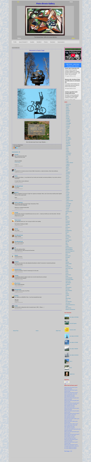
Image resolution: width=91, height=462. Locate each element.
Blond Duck (17, 283)
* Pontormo (68, 181)
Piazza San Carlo (69, 268)
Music (67, 258)
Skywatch (68, 288)
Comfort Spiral (17, 162)
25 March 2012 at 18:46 (19, 279)
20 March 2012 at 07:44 (19, 231)
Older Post (58, 330)
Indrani (16, 228)
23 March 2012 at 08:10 (19, 251)
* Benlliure (68, 110)
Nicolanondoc (18, 289)
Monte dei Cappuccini (70, 251)
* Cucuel (67, 134)
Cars (67, 219)
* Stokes (67, 195)
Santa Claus (68, 281)
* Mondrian (68, 173)
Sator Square (68, 282)
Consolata (68, 224)
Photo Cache (18, 220)
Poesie (67, 273)
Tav (66, 296)
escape (16, 212)
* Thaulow (68, 197)
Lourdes (67, 246)
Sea (66, 285)
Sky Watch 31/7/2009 (74, 336)
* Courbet (67, 131)
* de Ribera (68, 142)
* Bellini (67, 107)
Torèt (67, 300)
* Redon (67, 184)
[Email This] (14, 148)
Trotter (16, 305)
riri (15, 169)
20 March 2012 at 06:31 (19, 225)
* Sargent (67, 189)
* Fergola (67, 151)
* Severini (67, 192)
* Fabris (67, 150)
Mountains (52, 42)
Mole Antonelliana (69, 249)
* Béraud (67, 112)
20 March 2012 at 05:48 (19, 216)
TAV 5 (71, 361)
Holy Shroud (68, 236)
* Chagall (67, 127)
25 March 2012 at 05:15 (19, 272)
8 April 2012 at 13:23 (18, 308)
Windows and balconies (70, 309)
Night (67, 260)
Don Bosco (68, 227)
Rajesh (16, 255)
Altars (67, 213)
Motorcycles (68, 255)
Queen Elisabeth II (23, 42)
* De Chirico (68, 137)
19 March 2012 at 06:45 (19, 166)
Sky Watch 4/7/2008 (74, 342)
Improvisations (61, 42)
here (47, 142)
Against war (72, 374)
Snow (67, 292)
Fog (66, 233)
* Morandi (67, 176)
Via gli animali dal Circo (70, 304)
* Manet (67, 167)
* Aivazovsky (68, 104)
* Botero (67, 115)
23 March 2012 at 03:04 (19, 244)
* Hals (67, 156)
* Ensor (67, 148)
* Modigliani (68, 172)
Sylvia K (17, 192)
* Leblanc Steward (69, 162)
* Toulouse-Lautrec (69, 200)
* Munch (67, 178)
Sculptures (68, 284)
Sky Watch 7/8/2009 (74, 348)
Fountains (68, 235)
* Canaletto (68, 121)
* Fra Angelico (68, 153)
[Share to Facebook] (15, 148)
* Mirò (67, 170)
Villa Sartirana (68, 307)
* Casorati (68, 124)
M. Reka (16, 295)
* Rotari (67, 187)
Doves (67, 228)
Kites (67, 243)
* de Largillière (68, 138)
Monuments (18, 146)
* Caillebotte (68, 120)
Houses (67, 238)
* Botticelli (68, 116)
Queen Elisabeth (69, 277)
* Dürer (67, 146)
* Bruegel (67, 118)
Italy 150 (67, 241)
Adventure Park (69, 211)
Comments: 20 (16, 152)
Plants (67, 270)
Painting (67, 262)
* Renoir (67, 186)
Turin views (68, 303)
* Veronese (68, 206)
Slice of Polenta (69, 290)
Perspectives (68, 266)
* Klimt (67, 159)
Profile (14, 42)
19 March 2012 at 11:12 (19, 182)
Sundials (32, 42)
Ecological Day (69, 230)
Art (66, 214)
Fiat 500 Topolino (73, 323)
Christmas (68, 221)
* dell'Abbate (68, 145)
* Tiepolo (67, 198)
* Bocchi (67, 113)
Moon (67, 254)
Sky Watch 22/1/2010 (74, 355)
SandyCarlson (18, 269)
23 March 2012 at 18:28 (19, 258)
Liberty (67, 244)
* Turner (67, 202)
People (67, 265)
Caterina (17, 261)
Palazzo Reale (68, 263)
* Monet (67, 175)
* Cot (67, 129)
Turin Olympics (69, 301)
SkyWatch (39, 42)
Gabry (16, 176)
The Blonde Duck (19, 186)
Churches (68, 222)
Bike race (67, 217)
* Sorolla (67, 194)
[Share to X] (17, 148)
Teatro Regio (68, 298)
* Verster (67, 208)
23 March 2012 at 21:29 (19, 265)
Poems (67, 271)
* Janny (67, 157)
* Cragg (67, 132)
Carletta (16, 275)
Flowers (46, 42)
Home (37, 330)
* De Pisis (68, 140)
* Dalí (67, 135)
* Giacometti (68, 154)
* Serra (67, 191)
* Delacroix (68, 143)
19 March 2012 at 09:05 (19, 172)
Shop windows (68, 287)
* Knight (67, 161)
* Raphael (68, 183)
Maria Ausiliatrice (69, 247)
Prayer (67, 276)
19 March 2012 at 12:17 (19, 188)
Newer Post (15, 330)
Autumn (67, 216)
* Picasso (67, 180)
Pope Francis (68, 274)
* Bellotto (67, 108)
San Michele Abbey (69, 279)
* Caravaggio (68, 123)
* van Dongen (68, 203)
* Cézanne (68, 126)
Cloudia (16, 154)
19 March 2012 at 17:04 (19, 198)
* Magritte (67, 165)
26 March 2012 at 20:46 (19, 302)
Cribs (67, 225)
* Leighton (68, 164)
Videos (67, 306)
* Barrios (67, 105)
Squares (67, 293)
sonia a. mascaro (19, 202)
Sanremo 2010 (73, 329)
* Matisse (67, 168)
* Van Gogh (68, 205)
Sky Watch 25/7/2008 (74, 317)
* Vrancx (67, 210)
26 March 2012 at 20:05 (19, 292)
